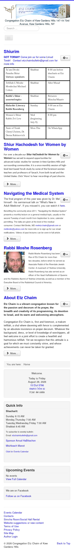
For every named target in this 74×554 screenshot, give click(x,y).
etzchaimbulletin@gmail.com (38, 60)
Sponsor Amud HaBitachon (21, 440)
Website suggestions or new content (24, 523)
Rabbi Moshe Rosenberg (28, 248)
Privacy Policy (12, 529)
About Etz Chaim (20, 297)
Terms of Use (11, 526)
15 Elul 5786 (37, 385)
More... (13, 184)
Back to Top (63, 543)
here (62, 205)
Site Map (9, 533)
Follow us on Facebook (18, 496)
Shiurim (11, 51)
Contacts (9, 516)
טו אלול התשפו (37, 388)
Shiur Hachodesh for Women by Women (35, 146)
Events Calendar (13, 512)
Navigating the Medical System (34, 193)
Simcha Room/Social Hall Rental (22, 519)
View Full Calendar (16, 479)
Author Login (11, 536)
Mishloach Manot (15, 445)
